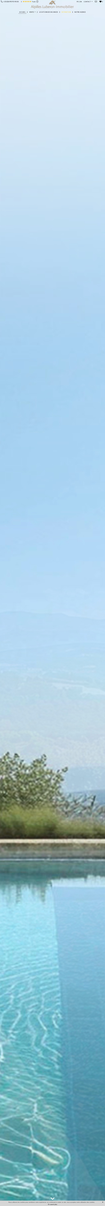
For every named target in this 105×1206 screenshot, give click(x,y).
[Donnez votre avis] (37, 2)
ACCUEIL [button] (22, 12)
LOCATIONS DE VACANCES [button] (48, 12)
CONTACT (87, 1)
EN (81, 1)
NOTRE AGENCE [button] (80, 12)
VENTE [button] (31, 12)
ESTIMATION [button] (66, 12)
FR (77, 1)
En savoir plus (52, 1204)
